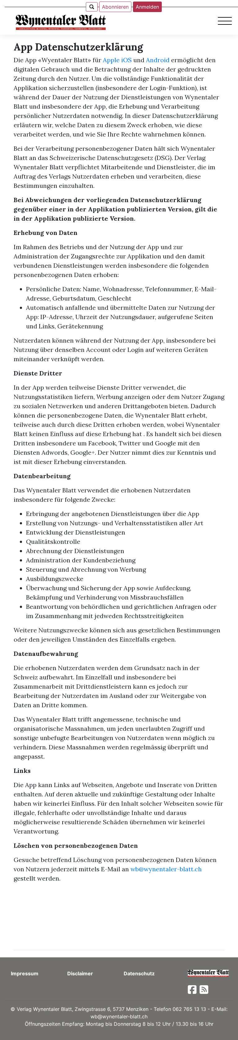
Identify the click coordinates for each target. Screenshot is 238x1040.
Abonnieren (115, 7)
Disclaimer (80, 973)
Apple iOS (117, 60)
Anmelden (147, 7)
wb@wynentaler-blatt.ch (166, 869)
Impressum (24, 973)
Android (158, 60)
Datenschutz (139, 973)
